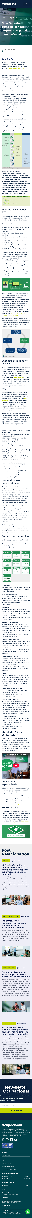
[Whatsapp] (3, 1139)
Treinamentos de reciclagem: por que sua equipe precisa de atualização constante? (14, 924)
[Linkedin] (11, 1139)
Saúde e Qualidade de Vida (10, 916)
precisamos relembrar (9, 129)
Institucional (10, 17)
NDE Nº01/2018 (18, 377)
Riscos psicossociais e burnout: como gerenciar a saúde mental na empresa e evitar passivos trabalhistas (16, 1030)
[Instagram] (7, 1139)
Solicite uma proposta (8, 1166)
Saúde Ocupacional (8, 967)
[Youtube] (15, 1139)
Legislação (9, 18)
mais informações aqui (16, 68)
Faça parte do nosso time (9, 1169)
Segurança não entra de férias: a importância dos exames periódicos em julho (16, 974)
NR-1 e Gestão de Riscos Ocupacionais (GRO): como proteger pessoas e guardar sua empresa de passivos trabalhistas (15, 869)
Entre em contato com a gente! (12, 804)
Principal (6, 860)
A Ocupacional (6, 1155)
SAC (3, 1161)
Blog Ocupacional (7, 1158)
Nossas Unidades (6, 1163)
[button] (27, 4)
